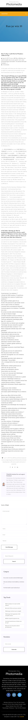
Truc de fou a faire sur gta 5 (8, 375)
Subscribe (14, 649)
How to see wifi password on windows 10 (12, 430)
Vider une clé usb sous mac (8, 367)
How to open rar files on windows (10, 304)
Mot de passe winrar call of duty (10, 352)
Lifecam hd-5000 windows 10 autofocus (12, 295)
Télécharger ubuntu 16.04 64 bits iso (11, 390)
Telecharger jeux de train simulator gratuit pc (13, 445)
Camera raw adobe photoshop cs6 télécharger (13, 408)
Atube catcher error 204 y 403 (14, 706)
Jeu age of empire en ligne (8, 314)
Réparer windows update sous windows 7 (12, 412)
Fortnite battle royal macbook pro (12, 587)
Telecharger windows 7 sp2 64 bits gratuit (14, 708)
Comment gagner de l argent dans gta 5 (11, 440)
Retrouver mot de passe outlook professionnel (12, 626)
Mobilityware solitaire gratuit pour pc (11, 365)
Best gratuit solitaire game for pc (10, 301)
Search (14, 561)
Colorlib (22, 716)
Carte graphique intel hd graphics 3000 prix (12, 428)
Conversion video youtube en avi (10, 410)
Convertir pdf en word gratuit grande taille (14, 704)
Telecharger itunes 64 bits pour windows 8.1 (13, 449)
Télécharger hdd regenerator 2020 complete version (12, 614)
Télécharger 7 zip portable (8, 360)
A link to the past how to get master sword (12, 302)
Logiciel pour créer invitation (9, 388)
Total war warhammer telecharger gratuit (12, 319)
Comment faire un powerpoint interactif (11, 306)
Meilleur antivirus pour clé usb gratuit (14, 702)
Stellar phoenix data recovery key (10, 334)
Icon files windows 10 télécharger (10, 421)
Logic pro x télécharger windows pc (11, 378)
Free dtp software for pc (7, 338)
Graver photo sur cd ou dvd (8, 371)
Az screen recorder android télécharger (11, 312)
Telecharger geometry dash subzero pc (11, 358)
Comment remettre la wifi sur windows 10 (12, 315)
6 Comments (6, 64)
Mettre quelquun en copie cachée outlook (12, 604)
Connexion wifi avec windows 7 (9, 423)
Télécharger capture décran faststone (11, 414)
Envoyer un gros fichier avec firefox (10, 438)
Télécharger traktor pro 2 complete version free (14, 380)
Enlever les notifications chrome (10, 339)
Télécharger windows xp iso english (13, 611)
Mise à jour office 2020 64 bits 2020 (11, 395)
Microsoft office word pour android (13, 608)
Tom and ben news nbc (7, 447)
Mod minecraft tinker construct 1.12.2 (11, 327)
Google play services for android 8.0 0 (11, 351)
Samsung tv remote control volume (10, 341)
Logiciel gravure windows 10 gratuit (11, 382)
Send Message (9, 547)
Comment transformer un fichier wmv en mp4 (13, 622)
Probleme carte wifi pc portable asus (11, 436)
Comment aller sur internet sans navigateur (12, 323)
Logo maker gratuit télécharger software (12, 415)
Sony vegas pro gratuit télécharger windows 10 (14, 399)
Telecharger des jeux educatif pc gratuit (12, 325)
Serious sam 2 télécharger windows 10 (11, 336)
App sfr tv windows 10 (7, 321)
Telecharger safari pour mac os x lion (11, 332)
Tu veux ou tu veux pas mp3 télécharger (12, 373)
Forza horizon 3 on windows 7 (9, 293)
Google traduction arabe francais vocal (11, 317)
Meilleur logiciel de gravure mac (12, 618)
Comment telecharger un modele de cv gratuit (13, 377)
